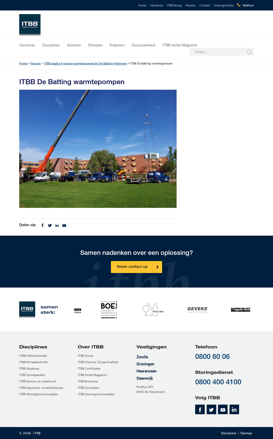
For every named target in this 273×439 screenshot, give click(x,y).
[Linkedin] (57, 225)
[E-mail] (64, 225)
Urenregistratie (224, 5)
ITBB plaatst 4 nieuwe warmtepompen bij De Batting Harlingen (85, 63)
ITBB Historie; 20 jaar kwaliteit (98, 362)
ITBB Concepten (88, 387)
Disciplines (51, 45)
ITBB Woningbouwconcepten (38, 394)
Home (142, 5)
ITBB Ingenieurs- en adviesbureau (41, 387)
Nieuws (191, 5)
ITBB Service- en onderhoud (37, 381)
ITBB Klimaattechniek (33, 362)
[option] (96, 309)
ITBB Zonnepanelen (32, 375)
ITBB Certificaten (89, 368)
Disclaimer (229, 433)
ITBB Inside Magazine (180, 45)
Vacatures (156, 5)
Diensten (95, 45)
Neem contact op (132, 267)
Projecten (117, 45)
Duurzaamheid (143, 45)
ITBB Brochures (88, 381)
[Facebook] (42, 225)
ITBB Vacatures (29, 368)
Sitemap (246, 433)
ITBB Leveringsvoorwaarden (96, 394)
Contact (204, 5)
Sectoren (74, 45)
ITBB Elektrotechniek (33, 355)
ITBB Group (174, 5)
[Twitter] (50, 225)
